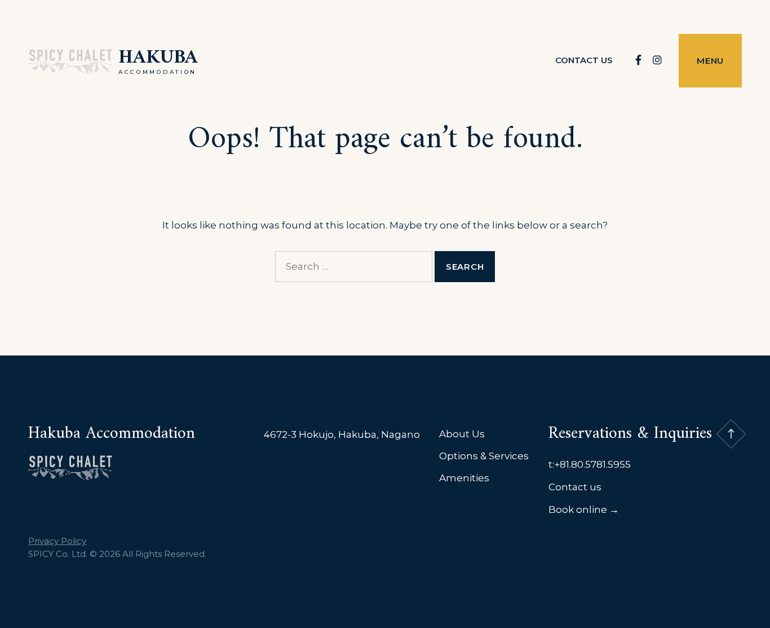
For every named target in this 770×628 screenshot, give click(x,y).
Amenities (464, 478)
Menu (710, 60)
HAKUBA (158, 58)
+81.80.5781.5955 (592, 464)
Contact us (584, 60)
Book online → (583, 509)
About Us (462, 434)
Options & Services (484, 456)
